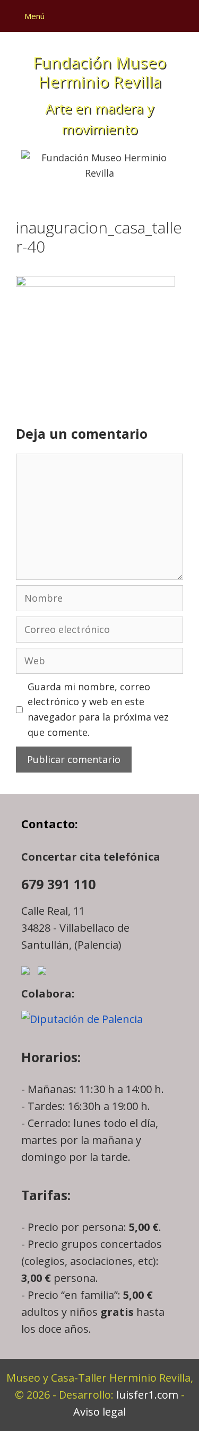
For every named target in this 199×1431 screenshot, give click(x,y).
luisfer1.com (147, 1394)
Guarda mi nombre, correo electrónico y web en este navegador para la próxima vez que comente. (98, 709)
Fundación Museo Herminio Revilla (99, 71)
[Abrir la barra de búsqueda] (181, 16)
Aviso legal (99, 1411)
